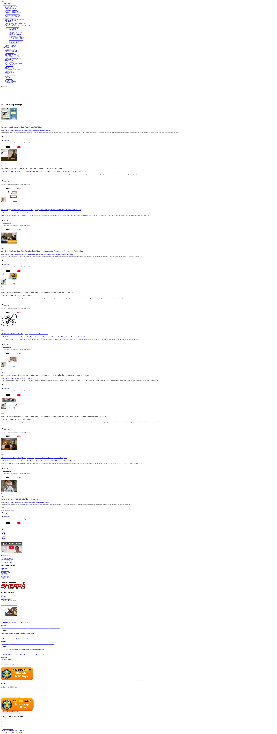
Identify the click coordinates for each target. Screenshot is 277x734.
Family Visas (27, 171)
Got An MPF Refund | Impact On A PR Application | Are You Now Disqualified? (15, 622)
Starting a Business (5, 569)
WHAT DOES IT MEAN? (12, 27)
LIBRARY (8, 60)
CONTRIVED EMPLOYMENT (17, 38)
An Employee (4, 568)
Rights (19, 732)
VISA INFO (9, 47)
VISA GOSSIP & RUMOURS (16, 40)
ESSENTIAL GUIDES (11, 45)
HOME (7, 3)
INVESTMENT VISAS (12, 51)
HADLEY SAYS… (11, 68)
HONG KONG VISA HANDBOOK (15, 19)
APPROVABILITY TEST (15, 36)
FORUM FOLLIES (11, 46)
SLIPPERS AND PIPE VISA (16, 32)
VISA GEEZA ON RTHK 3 (12, 14)
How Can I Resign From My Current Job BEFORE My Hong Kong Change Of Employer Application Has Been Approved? (23, 649)
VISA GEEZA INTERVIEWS (13, 15)
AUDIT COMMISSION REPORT (14, 58)
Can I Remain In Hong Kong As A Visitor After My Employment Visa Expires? (15, 638)
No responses (49, 130)
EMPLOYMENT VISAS (12, 50)
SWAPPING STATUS (14, 29)
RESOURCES (9, 66)
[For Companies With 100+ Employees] (13, 589)
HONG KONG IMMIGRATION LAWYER (13, 730)
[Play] (2, 507)
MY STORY (9, 5)
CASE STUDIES (10, 67)
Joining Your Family (5, 572)
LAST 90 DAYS (10, 62)
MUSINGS (9, 71)
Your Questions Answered (7, 559)
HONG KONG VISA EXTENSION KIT (16, 23)
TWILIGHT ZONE (13, 28)
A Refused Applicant (5, 577)
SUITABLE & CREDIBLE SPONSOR (18, 37)
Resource (62, 171)
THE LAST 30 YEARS (11, 6)
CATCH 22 (12, 33)
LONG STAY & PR (11, 54)
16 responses (80, 460)
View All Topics (4, 596)
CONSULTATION (10, 75)
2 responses (70, 254)
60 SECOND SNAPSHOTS (13, 70)
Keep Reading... (7, 140)
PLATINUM (9, 79)
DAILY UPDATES (10, 72)
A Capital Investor (5, 571)
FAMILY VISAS (10, 53)
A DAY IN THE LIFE (11, 10)
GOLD (8, 77)
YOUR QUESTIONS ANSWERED (14, 63)
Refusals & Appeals (55, 171)
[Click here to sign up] (9, 664)
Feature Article (33, 336)
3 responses (29, 419)
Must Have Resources (6, 599)
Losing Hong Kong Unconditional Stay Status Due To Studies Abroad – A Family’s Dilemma (18, 633)
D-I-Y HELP (9, 18)
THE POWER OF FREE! (12, 11)
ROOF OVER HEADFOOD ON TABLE (14, 42)
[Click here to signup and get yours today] (138, 610)
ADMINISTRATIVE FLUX (16, 31)
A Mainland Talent (5, 575)
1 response (86, 336)
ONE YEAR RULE (14, 44)
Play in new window (9, 510)
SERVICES (9, 73)
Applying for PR (4, 573)
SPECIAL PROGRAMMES (13, 57)
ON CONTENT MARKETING (13, 12)
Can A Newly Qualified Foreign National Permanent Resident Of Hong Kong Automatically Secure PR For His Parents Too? (23, 654)
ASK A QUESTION (11, 24)
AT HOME (9, 7)
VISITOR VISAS (10, 49)
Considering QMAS (5, 576)
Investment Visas (28, 130)
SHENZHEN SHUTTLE (15, 34)
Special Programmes (40, 130)
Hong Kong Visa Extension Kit (8, 562)
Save (19, 146)
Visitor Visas (78, 171)
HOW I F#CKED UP (11, 8)
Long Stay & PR (42, 171)
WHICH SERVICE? (11, 80)
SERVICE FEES (10, 82)
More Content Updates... (6, 659)
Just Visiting (3, 578)
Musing (34, 130)
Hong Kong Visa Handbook (7, 561)
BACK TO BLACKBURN (12, 16)
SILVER (8, 76)
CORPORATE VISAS (11, 59)
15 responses (85, 171)
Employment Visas (19, 130)
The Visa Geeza (9, 130)
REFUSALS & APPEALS (12, 55)
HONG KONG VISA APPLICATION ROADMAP (18, 25)
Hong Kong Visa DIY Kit (7, 558)
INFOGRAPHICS (10, 64)
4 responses (29, 212)
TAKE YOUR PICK (11, 81)
